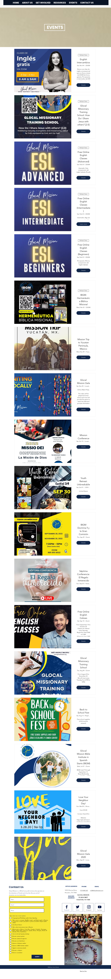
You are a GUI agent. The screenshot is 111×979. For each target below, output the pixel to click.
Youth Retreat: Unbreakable (83, 481)
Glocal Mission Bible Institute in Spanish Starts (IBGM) (83, 757)
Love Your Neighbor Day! (83, 800)
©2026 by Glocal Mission (53, 967)
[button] (73, 2)
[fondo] (66, 907)
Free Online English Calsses (83, 614)
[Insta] (89, 907)
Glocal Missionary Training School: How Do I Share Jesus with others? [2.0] (83, 115)
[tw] (77, 907)
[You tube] (99, 907)
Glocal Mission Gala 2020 (83, 853)
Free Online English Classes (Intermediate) (83, 204)
